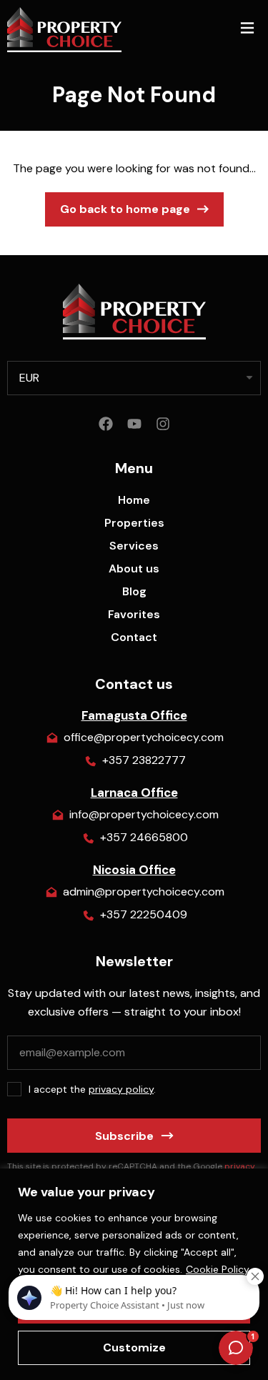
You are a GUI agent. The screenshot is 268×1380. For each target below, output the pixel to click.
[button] (247, 29)
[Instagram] (163, 424)
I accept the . (92, 1089)
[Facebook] (106, 424)
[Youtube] (134, 424)
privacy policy (121, 1089)
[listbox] (134, 378)
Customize (134, 1347)
